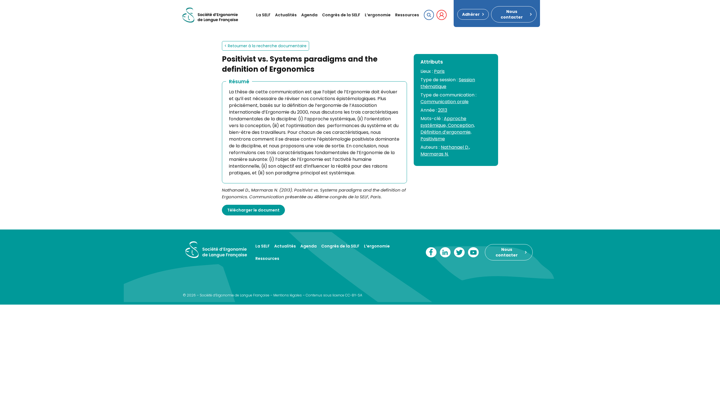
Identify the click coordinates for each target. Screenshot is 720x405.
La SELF (263, 15)
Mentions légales (287, 295)
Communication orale (444, 101)
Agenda (309, 15)
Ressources (407, 15)
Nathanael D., (455, 147)
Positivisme (432, 139)
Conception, (461, 125)
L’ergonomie (378, 15)
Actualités (286, 15)
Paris (439, 71)
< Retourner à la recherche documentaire (265, 46)
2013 (442, 110)
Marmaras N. (434, 154)
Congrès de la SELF (341, 15)
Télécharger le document (253, 210)
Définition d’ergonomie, (445, 132)
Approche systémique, (443, 122)
